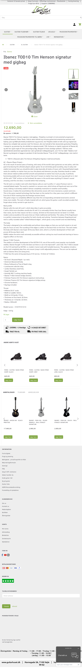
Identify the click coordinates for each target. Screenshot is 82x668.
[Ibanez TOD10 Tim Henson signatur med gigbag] (35, 90)
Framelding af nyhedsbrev (10, 490)
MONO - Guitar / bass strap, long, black (64, 371)
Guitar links (6, 484)
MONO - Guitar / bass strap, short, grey (39, 371)
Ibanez (9, 51)
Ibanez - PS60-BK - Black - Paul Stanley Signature (65, 421)
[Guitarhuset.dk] (41, 9)
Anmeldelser (33, 392)
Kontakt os (5, 506)
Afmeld (14, 606)
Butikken (5, 512)
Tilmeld (6, 606)
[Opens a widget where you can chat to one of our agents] (68, 656)
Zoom (36, 116)
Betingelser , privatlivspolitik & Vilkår (14, 459)
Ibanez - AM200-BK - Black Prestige (13, 421)
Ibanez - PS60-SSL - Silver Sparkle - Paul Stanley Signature (38, 422)
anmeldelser (19, 123)
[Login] (74, 24)
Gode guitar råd (7, 478)
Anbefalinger (8, 392)
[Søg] (81, 17)
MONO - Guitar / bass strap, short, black (14, 371)
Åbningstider (6, 515)
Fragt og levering (7, 456)
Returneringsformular (9, 462)
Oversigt (4, 466)
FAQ (3, 469)
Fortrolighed (6, 453)
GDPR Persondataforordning (11, 487)
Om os (4, 503)
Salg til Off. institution (9, 472)
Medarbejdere (6, 509)
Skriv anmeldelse (36, 123)
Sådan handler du (7, 475)
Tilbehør (21, 392)
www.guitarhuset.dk (11, 662)
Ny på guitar (6, 481)
